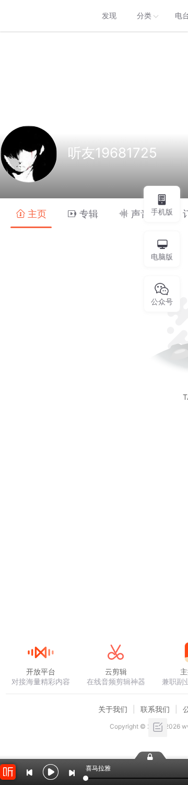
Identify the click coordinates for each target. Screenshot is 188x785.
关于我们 (112, 709)
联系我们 (155, 709)
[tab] (31, 213)
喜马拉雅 (40, 15)
